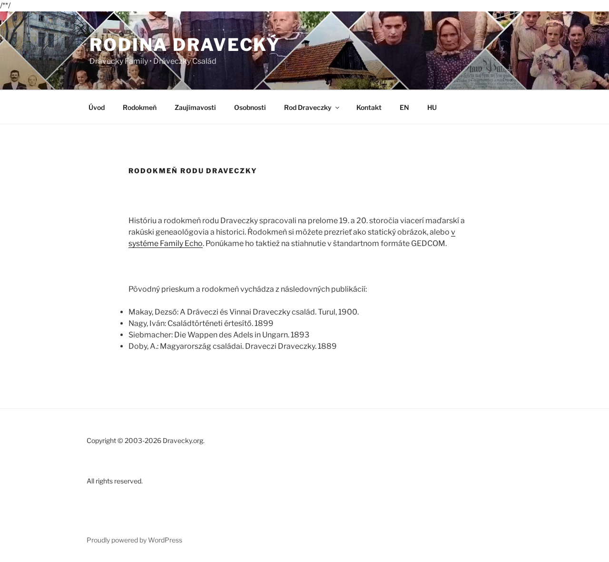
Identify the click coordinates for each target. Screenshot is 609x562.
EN (404, 107)
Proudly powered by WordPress (134, 540)
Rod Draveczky (308, 107)
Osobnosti (250, 107)
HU (432, 107)
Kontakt (369, 107)
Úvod (96, 107)
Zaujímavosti (195, 107)
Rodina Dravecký (185, 44)
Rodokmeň (140, 107)
